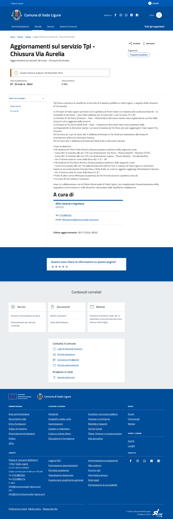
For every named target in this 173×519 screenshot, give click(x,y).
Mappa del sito (50, 509)
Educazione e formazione (61, 438)
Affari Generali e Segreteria (70, 203)
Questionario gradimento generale (65, 480)
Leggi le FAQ (54, 460)
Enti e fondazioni (17, 424)
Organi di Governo (18, 429)
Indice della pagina (17, 98)
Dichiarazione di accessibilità (102, 485)
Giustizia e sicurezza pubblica (102, 414)
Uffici (11, 443)
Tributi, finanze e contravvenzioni (105, 433)
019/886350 (65, 215)
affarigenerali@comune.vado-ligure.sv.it (80, 219)
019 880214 (19, 479)
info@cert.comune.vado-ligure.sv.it (27, 494)
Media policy (34, 509)
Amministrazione (20, 26)
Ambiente (53, 414)
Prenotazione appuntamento (63, 465)
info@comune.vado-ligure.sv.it (24, 486)
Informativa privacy (98, 475)
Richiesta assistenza (58, 470)
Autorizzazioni (55, 424)
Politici (12, 438)
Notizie (131, 424)
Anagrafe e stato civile (59, 419)
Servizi (50, 26)
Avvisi (131, 414)
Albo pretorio (94, 465)
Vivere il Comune (68, 26)
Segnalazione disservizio (60, 475)
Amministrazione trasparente (103, 460)
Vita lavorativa (95, 438)
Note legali (93, 480)
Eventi (131, 441)
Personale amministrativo (22, 433)
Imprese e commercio (99, 419)
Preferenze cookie (18, 509)
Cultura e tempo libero (59, 433)
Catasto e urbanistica (59, 429)
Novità (38, 26)
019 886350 (18, 475)
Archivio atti (94, 470)
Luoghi (131, 446)
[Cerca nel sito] (159, 15)
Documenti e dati (17, 419)
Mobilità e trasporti (97, 424)
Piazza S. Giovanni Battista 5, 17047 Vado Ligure (23, 462)
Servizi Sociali (95, 429)
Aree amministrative (19, 414)
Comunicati (133, 419)
